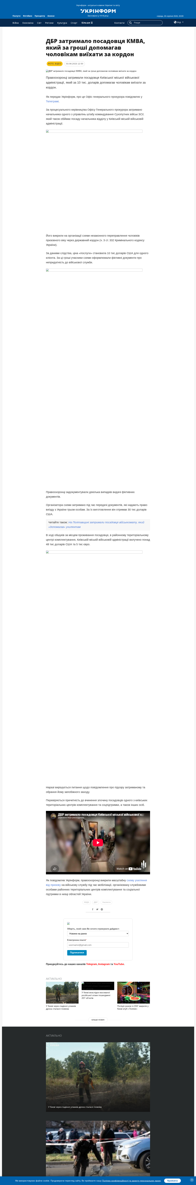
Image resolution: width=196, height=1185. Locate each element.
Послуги (17, 16)
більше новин (98, 1020)
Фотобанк (27, 16)
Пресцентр (40, 16)
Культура (62, 22)
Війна (16, 22)
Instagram (104, 964)
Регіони (49, 22)
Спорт (74, 22)
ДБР (96, 902)
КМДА (86, 902)
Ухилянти (106, 902)
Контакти (119, 22)
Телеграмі (52, 101)
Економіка (28, 22)
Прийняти (172, 1180)
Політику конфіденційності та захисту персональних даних (131, 1180)
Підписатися (77, 952)
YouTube (119, 964)
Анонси (51, 16)
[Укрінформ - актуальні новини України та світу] (97, 10)
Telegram (91, 964)
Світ (39, 22)
